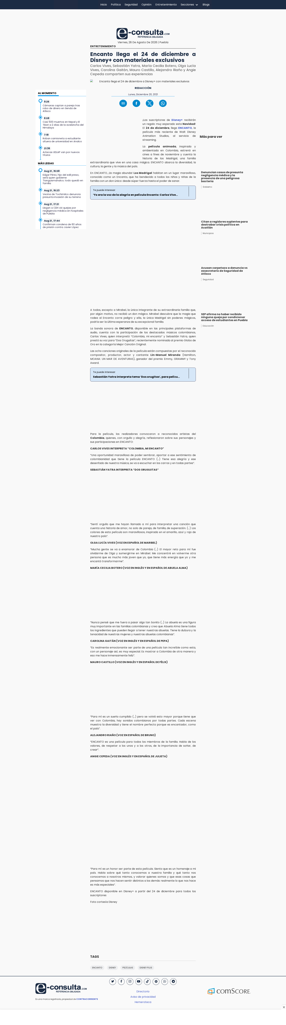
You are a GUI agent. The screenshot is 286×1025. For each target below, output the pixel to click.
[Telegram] (173, 981)
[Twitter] (112, 981)
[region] (143, 18)
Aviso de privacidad (143, 997)
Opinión (146, 4)
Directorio (142, 991)
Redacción (143, 88)
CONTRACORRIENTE (87, 999)
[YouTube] (138, 981)
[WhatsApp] (164, 981)
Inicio (103, 4)
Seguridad (131, 4)
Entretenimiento (166, 4)
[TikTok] (147, 981)
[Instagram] (130, 981)
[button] (123, 103)
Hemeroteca (143, 1002)
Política (116, 4)
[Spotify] (156, 981)
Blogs (206, 4)
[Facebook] (121, 981)
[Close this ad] (283, 1007)
